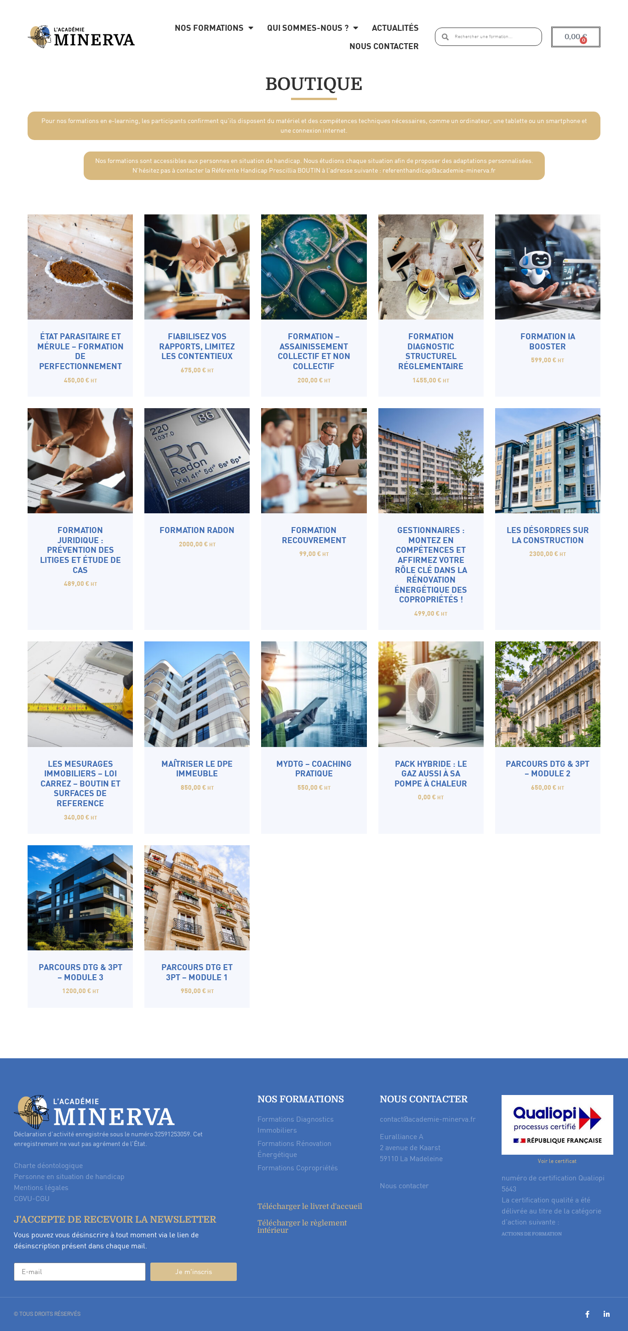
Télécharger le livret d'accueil (309, 1206)
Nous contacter (384, 45)
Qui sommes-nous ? (307, 27)
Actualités (395, 27)
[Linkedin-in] (606, 1314)
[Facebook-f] (587, 1314)
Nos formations (209, 27)
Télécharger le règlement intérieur (302, 1227)
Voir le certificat (557, 1160)
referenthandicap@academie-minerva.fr (439, 170)
